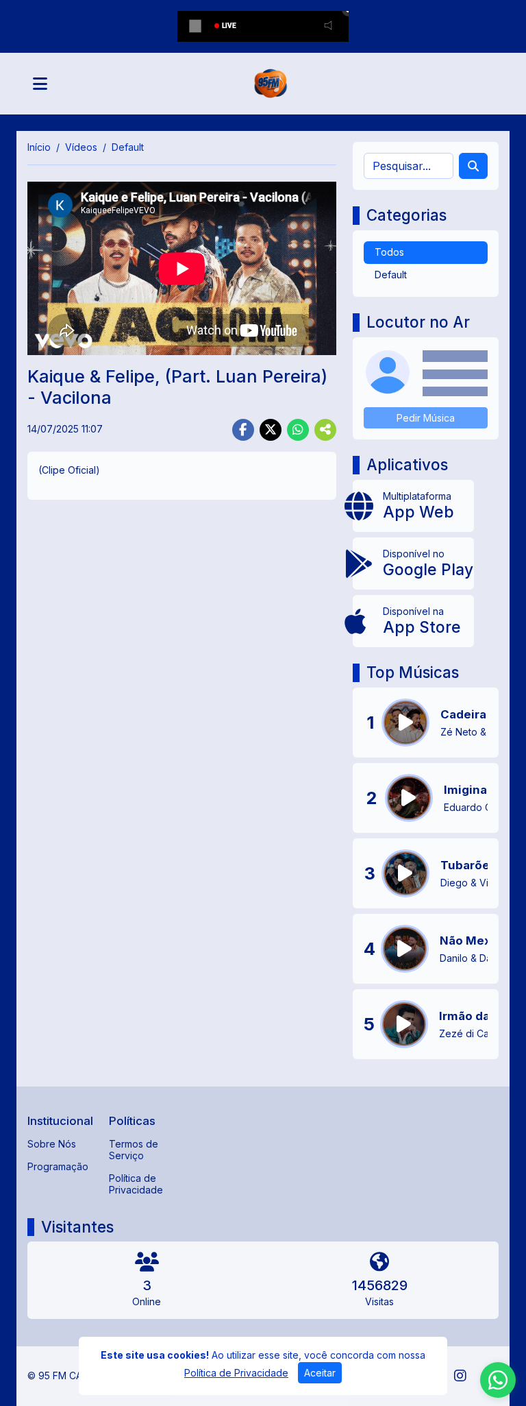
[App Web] (414, 506)
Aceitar (320, 1373)
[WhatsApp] (498, 1380)
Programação (57, 1166)
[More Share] (325, 430)
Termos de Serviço (133, 1149)
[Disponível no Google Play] (414, 563)
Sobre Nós (51, 1144)
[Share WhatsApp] (298, 430)
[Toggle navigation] (40, 84)
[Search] (473, 166)
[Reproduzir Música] (405, 723)
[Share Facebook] (243, 430)
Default (391, 274)
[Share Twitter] (270, 430)
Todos (389, 252)
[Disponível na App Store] (414, 621)
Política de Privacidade (136, 1184)
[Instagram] (460, 1376)
